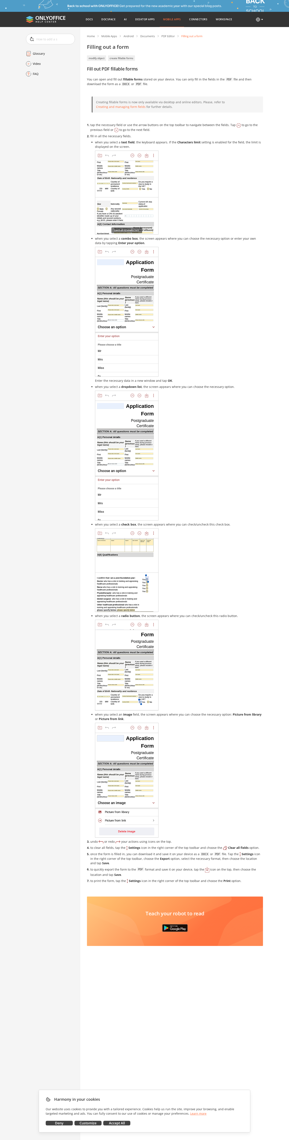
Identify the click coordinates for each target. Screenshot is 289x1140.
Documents (147, 36)
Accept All (117, 1123)
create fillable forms (121, 58)
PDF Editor (168, 36)
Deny (59, 1123)
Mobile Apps (109, 36)
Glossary (39, 54)
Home (91, 36)
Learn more (198, 1113)
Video (37, 64)
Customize (88, 1123)
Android (129, 36)
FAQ (36, 74)
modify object (97, 58)
